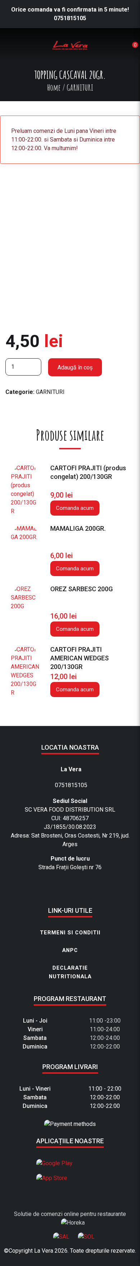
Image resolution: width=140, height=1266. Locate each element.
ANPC (70, 950)
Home (54, 87)
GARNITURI (50, 392)
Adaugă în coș (75, 367)
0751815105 (70, 18)
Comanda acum (75, 508)
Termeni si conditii (70, 932)
